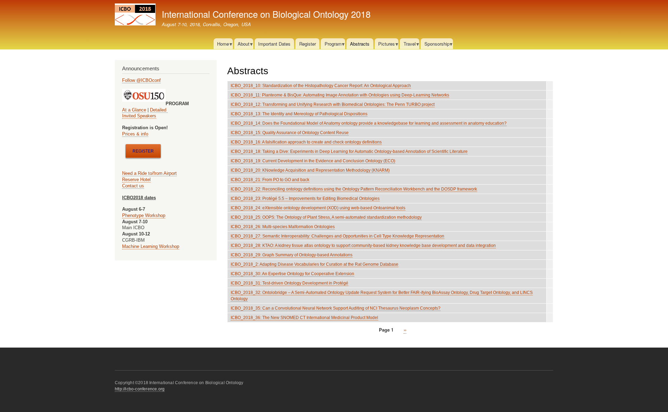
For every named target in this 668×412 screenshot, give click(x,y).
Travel (407, 44)
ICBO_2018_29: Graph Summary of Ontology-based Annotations (291, 254)
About (241, 44)
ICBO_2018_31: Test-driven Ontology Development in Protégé (289, 283)
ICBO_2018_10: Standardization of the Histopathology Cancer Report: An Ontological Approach (321, 85)
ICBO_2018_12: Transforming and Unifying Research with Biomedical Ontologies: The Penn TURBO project (333, 104)
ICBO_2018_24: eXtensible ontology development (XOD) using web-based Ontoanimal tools (318, 207)
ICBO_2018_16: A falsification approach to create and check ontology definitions (306, 142)
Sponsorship (435, 44)
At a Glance (134, 109)
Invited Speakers (139, 115)
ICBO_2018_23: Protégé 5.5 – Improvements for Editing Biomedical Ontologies (305, 198)
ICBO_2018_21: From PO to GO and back (270, 179)
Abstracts (359, 43)
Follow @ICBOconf (141, 80)
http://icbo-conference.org (140, 389)
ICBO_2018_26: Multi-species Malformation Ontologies (283, 226)
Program (331, 44)
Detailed (159, 109)
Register (307, 43)
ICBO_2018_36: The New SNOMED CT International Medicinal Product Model (304, 317)
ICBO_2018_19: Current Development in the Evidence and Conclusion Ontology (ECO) (313, 160)
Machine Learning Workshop (150, 246)
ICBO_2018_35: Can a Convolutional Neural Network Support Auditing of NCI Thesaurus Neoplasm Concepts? (335, 308)
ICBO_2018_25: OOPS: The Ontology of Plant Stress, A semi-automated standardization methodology (326, 217)
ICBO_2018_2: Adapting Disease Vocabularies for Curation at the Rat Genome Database (314, 264)
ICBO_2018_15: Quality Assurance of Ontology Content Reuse (290, 132)
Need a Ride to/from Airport (149, 173)
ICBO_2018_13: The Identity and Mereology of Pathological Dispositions (299, 113)
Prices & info (135, 134)
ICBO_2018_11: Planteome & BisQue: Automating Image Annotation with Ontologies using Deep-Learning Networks (340, 95)
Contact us (133, 185)
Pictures (385, 44)
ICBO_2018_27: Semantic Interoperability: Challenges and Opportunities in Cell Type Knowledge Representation (337, 236)
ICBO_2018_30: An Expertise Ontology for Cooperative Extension (292, 273)
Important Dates (274, 43)
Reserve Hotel (136, 179)
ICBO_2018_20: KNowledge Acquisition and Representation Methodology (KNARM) (310, 170)
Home (221, 44)
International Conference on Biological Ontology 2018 (266, 14)
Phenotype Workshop (143, 215)
